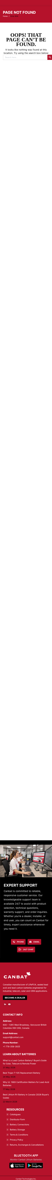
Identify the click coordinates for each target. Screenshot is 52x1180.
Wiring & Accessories (26, 543)
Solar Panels (27, 710)
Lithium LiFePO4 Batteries (26, 211)
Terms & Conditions (19, 1130)
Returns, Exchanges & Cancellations (27, 1140)
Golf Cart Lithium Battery (26, 599)
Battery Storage (17, 1125)
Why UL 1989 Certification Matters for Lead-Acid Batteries (26, 1079)
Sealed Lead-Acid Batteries (27, 155)
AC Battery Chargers (27, 266)
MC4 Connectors (27, 654)
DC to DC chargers (27, 377)
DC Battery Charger (26, 322)
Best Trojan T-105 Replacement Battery (21, 1068)
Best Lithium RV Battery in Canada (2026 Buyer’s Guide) (26, 1091)
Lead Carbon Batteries (27, 100)
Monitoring (27, 488)
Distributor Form (17, 1115)
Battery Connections (19, 1120)
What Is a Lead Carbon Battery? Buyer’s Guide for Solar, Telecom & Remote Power (25, 1057)
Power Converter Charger (27, 821)
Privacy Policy (16, 1135)
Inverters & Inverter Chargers (26, 433)
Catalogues (15, 1110)
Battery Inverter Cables (27, 765)
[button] (2, 4)
